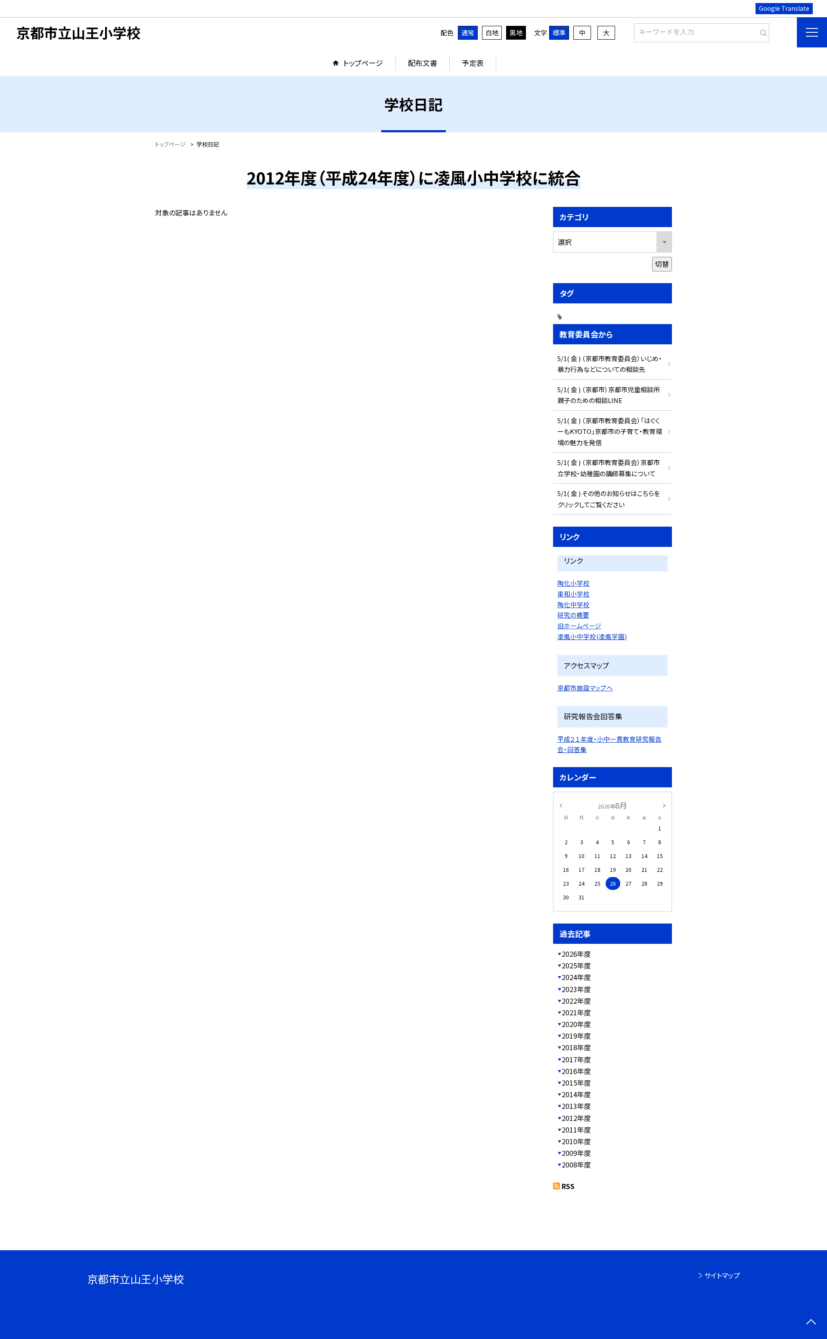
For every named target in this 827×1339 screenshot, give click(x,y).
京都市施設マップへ (585, 687)
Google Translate (784, 8)
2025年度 (576, 965)
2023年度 (576, 989)
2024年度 (576, 977)
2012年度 (576, 1118)
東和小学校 (573, 593)
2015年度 (576, 1082)
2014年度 (576, 1094)
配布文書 (422, 62)
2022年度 (576, 1001)
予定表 (473, 62)
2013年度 (576, 1106)
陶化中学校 (573, 604)
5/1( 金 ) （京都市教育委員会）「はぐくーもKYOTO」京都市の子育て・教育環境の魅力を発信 (609, 431)
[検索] (761, 31)
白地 (491, 32)
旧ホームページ (579, 625)
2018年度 (576, 1047)
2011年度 (576, 1129)
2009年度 (576, 1153)
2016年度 (576, 1071)
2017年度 (576, 1059)
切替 (662, 264)
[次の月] (664, 804)
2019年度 (576, 1035)
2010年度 (576, 1141)
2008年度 (576, 1164)
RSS (568, 1186)
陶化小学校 (573, 582)
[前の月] (561, 804)
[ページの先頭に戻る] (811, 1323)
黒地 (516, 32)
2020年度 (576, 1024)
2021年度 (576, 1012)
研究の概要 (573, 614)
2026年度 (576, 954)
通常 (467, 32)
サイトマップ (722, 1275)
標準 (559, 32)
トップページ (363, 62)
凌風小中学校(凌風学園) (592, 636)
